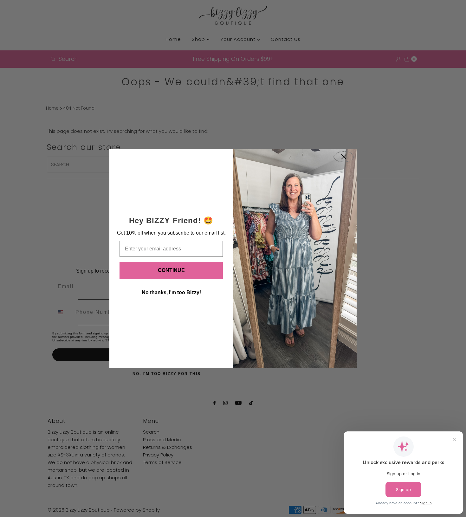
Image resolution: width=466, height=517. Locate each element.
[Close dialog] (343, 156)
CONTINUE (171, 270)
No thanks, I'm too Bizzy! (171, 292)
